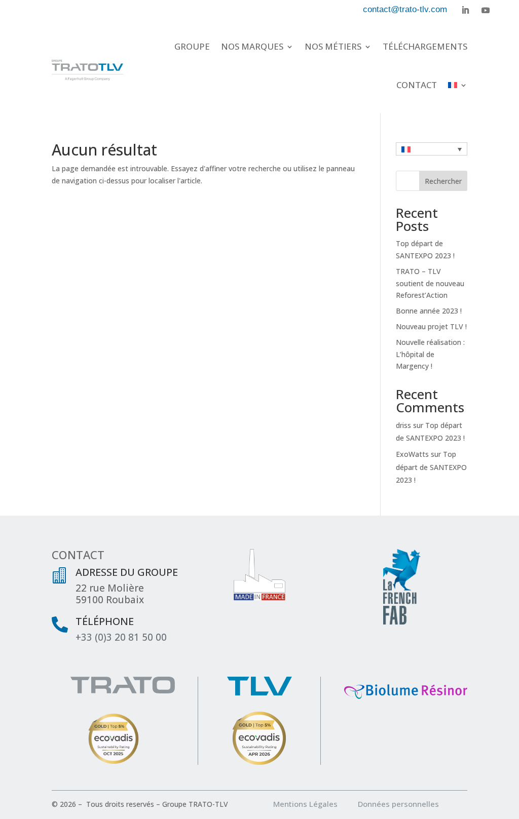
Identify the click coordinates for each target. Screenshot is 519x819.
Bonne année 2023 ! (429, 311)
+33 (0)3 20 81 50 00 (121, 637)
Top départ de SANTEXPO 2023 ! (431, 466)
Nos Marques (252, 46)
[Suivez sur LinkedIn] (465, 10)
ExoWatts (412, 454)
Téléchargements (425, 46)
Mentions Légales (314, 804)
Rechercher (443, 181)
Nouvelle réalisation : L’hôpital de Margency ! (430, 354)
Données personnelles (398, 804)
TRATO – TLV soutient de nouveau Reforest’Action (430, 283)
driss (403, 425)
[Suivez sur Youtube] (485, 10)
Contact (416, 85)
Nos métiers (333, 46)
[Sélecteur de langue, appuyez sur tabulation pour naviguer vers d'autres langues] (431, 148)
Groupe (192, 46)
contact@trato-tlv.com (405, 9)
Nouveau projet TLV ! (431, 326)
